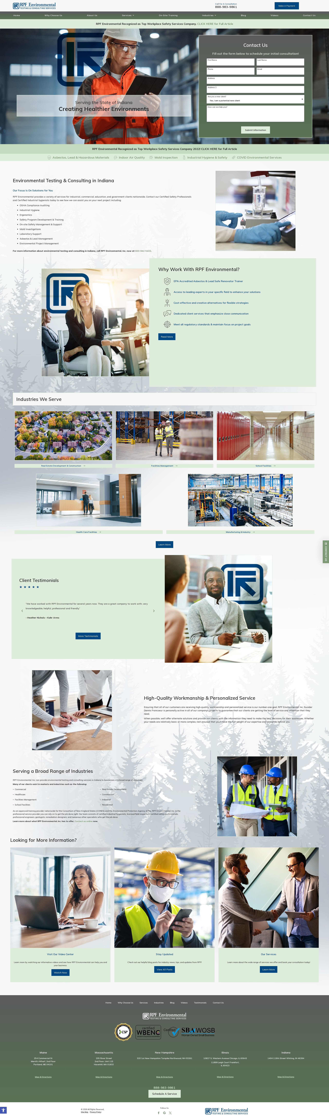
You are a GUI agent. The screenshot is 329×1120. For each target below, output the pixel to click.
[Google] (164, 1112)
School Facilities (263, 465)
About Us (92, 15)
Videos (274, 15)
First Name (212, 60)
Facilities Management (162, 465)
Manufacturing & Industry (238, 532)
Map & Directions (43, 1077)
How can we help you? (217, 107)
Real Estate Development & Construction (61, 465)
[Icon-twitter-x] (170, 1112)
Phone (210, 69)
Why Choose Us (53, 15)
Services (126, 15)
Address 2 (212, 87)
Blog (243, 15)
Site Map (84, 1112)
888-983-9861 (226, 7)
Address (211, 78)
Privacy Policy (95, 1112)
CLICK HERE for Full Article (215, 23)
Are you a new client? (217, 96)
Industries (207, 15)
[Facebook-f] (158, 1112)
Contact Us (309, 15)
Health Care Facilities (86, 532)
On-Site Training (168, 15)
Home (16, 15)
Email (259, 69)
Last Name (262, 60)
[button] (3, 1110)
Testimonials (200, 1002)
